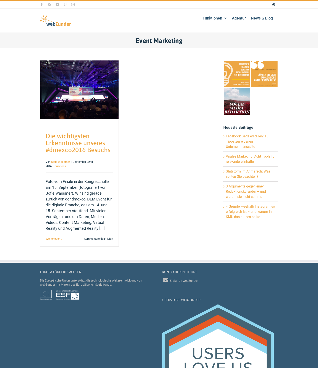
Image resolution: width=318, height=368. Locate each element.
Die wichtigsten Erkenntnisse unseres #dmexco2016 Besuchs (78, 142)
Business (60, 166)
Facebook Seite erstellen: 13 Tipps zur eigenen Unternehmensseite (247, 141)
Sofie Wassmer (60, 161)
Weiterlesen (53, 238)
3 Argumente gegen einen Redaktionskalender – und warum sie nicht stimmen (246, 191)
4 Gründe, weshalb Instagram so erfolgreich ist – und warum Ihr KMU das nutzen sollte (250, 211)
